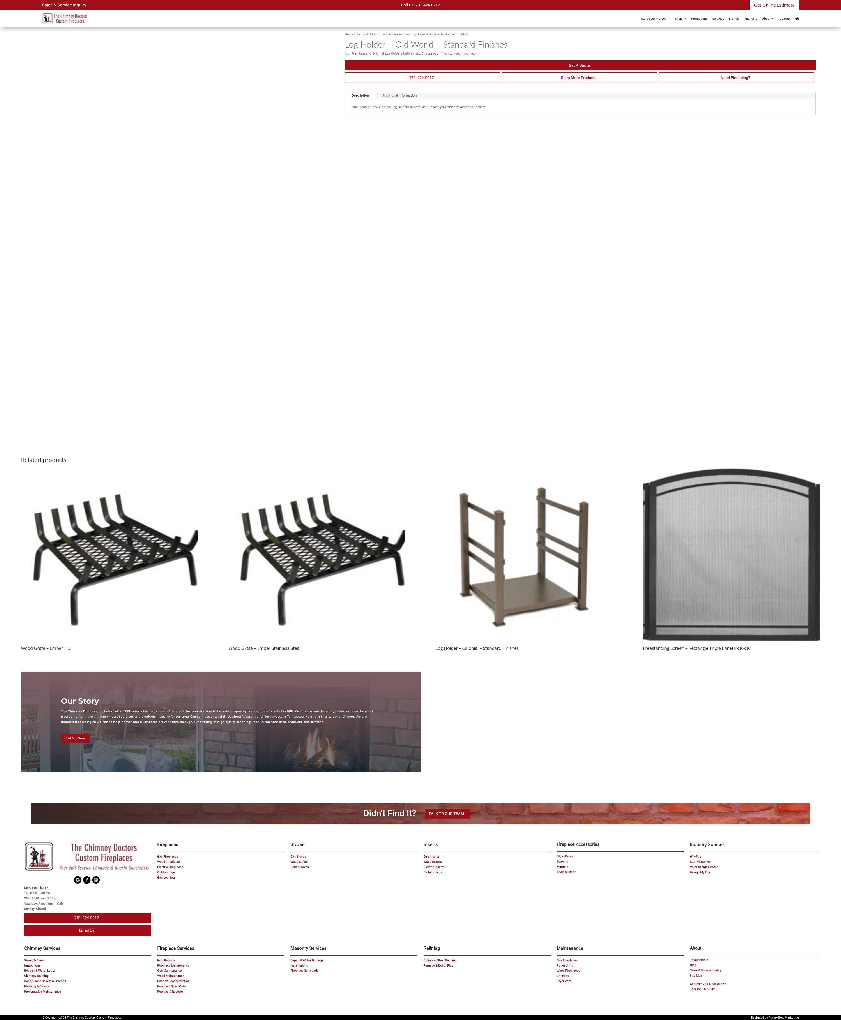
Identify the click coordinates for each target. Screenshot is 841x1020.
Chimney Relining (36, 976)
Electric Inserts (434, 867)
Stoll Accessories (398, 34)
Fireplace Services (175, 948)
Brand (359, 34)
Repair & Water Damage (306, 960)
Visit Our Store (75, 738)
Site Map (696, 975)
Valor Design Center (704, 867)
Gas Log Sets (166, 877)
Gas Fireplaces (167, 856)
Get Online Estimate (774, 5)
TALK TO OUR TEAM (446, 813)
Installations (166, 960)
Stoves (297, 844)
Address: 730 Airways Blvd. (708, 984)
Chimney (563, 976)
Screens (562, 861)
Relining (432, 948)
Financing (750, 18)
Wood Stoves (299, 861)
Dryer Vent (564, 981)
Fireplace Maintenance (173, 965)
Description (360, 95)
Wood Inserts (433, 861)
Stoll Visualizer (700, 861)
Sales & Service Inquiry (64, 4)
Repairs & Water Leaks (39, 970)
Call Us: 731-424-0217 (420, 5)
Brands (734, 18)
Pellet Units (565, 965)
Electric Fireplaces (170, 867)
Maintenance (570, 948)
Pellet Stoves (299, 867)
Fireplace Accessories (578, 844)
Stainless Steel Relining (440, 960)
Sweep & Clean (34, 960)
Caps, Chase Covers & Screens (45, 981)
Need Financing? (735, 77)
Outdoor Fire (166, 872)
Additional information (399, 95)
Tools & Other (566, 872)
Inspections (32, 965)
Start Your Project (653, 18)
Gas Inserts (431, 856)
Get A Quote (579, 65)
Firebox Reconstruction (173, 981)
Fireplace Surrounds (304, 970)
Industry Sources (707, 844)
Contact (785, 18)
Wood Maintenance (170, 976)
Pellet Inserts (433, 872)
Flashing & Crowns (37, 986)
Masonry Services (308, 948)
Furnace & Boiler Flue (438, 965)
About (766, 18)
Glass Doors (565, 856)
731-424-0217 (421, 77)
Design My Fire (700, 872)
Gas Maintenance (169, 970)
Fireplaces (167, 844)
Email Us (86, 930)
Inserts (431, 844)
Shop (678, 18)
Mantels (562, 866)
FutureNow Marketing (784, 1017)
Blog (693, 965)
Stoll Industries (375, 34)
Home (349, 34)
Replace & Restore (170, 991)
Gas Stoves (298, 856)
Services (718, 18)
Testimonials (699, 960)
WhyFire (695, 856)
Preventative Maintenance (42, 991)
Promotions (699, 18)
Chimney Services (42, 948)
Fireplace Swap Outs (171, 986)
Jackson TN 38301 (703, 989)
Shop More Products (578, 77)
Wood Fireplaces (168, 861)
